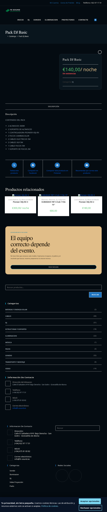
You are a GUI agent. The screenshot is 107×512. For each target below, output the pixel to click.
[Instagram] (75, 475)
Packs (7, 349)
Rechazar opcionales (90, 508)
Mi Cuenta (54, 3)
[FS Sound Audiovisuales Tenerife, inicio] (13, 10)
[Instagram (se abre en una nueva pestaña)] (10, 3)
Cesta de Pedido (67, 3)
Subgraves (62, 200)
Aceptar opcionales (89, 501)
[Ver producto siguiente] (100, 52)
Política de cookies (49, 506)
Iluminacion (11, 336)
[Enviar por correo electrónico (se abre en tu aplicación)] (14, 3)
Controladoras (13, 200)
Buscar (95, 295)
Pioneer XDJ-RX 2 (86, 202)
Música (8, 342)
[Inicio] (6, 36)
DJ (73, 82)
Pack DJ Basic (24, 36)
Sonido (8, 355)
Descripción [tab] (53, 106)
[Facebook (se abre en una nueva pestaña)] (6, 3)
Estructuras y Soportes (15, 329)
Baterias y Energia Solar (16, 309)
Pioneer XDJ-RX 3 (20, 202)
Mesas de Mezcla (27, 200)
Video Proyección (16, 482)
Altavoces (44, 200)
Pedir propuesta (53, 267)
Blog (78, 3)
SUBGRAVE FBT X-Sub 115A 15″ (53, 203)
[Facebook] (62, 475)
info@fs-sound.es (19, 408)
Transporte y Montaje (15, 362)
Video (7, 369)
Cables (8, 316)
